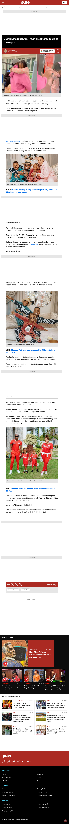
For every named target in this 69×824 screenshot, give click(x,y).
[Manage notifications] (65, 820)
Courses (39, 781)
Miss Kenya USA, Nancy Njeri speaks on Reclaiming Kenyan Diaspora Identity (55, 688)
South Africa (25, 590)
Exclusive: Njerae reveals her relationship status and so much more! (11, 688)
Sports (39, 774)
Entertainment (8, 7)
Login (64, 2)
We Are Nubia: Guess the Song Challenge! (32, 687)
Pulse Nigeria (6, 804)
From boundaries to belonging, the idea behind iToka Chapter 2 (22, 705)
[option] (12, 681)
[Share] (57, 51)
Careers (39, 777)
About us (5, 789)
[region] (34, 680)
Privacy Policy (41, 789)
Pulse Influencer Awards (44, 795)
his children (34, 244)
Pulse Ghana (6, 807)
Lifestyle (4, 781)
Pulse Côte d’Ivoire (43, 807)
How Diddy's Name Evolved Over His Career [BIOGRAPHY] (40, 655)
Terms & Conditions (8, 795)
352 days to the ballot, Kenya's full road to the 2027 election (22, 731)
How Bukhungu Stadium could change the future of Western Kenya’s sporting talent (56, 718)
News (14, 712)
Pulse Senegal (41, 804)
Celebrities (16, 7)
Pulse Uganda (6, 811)
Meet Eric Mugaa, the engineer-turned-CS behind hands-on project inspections (56, 705)
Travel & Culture (18, 700)
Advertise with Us (7, 792)
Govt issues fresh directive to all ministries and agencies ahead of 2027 (56, 731)
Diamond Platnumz (13, 141)
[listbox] (34, 680)
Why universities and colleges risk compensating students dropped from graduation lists (22, 718)
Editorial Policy (42, 792)
